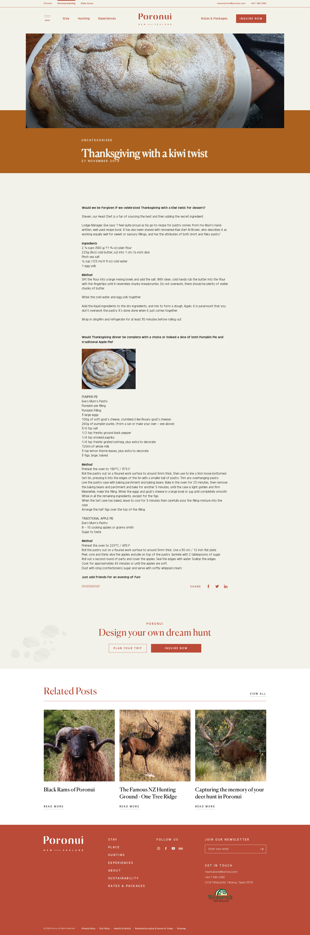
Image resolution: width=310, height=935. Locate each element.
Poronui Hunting (66, 3)
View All (258, 693)
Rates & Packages (214, 18)
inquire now (251, 18)
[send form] (261, 849)
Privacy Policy (88, 928)
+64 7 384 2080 (258, 3)
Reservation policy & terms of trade (154, 928)
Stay (66, 18)
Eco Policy (105, 928)
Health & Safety (122, 928)
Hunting (84, 18)
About (114, 870)
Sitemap (181, 928)
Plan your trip (128, 648)
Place (114, 847)
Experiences (107, 18)
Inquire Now (176, 648)
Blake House (87, 3)
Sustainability (123, 878)
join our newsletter (227, 839)
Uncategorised (91, 585)
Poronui (48, 3)
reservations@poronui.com (231, 3)
